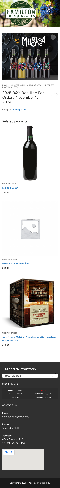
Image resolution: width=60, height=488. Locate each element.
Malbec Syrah (10, 187)
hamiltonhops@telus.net (15, 416)
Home (4, 85)
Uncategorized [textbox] (29, 376)
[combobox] (30, 376)
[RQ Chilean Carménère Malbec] (51, 94)
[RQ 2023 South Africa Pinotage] (56, 94)
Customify (45, 483)
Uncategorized (18, 85)
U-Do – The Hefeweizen (16, 263)
